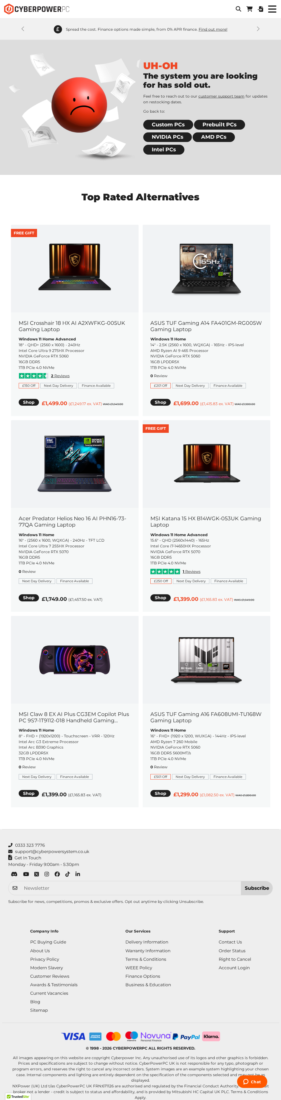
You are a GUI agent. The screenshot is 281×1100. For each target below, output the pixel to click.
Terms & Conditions (145, 959)
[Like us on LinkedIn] (77, 875)
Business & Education (148, 984)
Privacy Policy (44, 959)
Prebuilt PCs (220, 124)
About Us (40, 950)
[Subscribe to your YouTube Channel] (26, 875)
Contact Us (230, 942)
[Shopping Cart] (249, 9)
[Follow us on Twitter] (36, 875)
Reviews (60, 376)
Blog (35, 1001)
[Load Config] (260, 9)
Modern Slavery (46, 967)
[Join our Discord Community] (14, 875)
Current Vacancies (49, 993)
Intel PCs (164, 149)
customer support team (221, 96)
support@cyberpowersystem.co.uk (52, 851)
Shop (29, 402)
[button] (238, 9)
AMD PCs (213, 137)
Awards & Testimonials (54, 984)
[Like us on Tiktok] (67, 875)
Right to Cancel (235, 959)
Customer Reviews (49, 976)
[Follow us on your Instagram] (46, 875)
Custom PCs (168, 124)
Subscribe (257, 888)
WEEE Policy (138, 967)
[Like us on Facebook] (57, 875)
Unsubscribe (191, 901)
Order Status (232, 950)
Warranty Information (147, 950)
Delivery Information (146, 942)
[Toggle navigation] (272, 9)
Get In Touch (28, 857)
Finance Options (142, 976)
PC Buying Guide (48, 942)
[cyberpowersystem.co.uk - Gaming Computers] (36, 9)
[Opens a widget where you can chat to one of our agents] (252, 1082)
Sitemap (39, 1010)
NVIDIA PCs (167, 137)
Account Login (234, 967)
